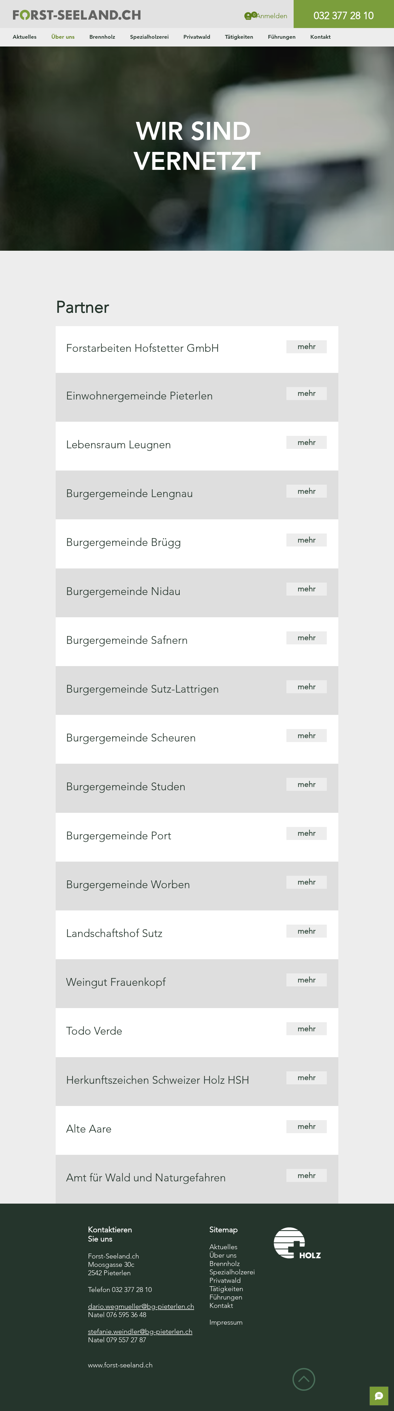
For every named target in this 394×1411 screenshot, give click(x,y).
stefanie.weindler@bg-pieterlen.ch (140, 1331)
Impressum (226, 1322)
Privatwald (225, 1280)
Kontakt (221, 1305)
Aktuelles (223, 1247)
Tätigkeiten (226, 1288)
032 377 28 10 (344, 15)
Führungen (225, 1297)
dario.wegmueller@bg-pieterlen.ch (141, 1306)
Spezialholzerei (232, 1272)
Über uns (223, 1255)
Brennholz (224, 1263)
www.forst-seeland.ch (120, 1365)
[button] (251, 16)
